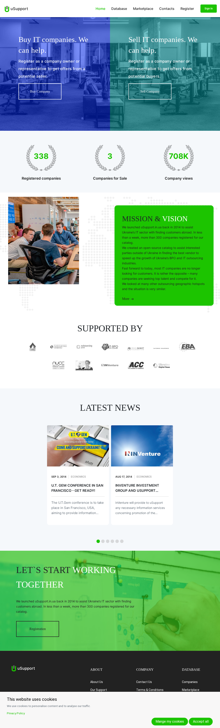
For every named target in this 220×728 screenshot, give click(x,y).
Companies (190, 682)
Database (119, 8)
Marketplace (143, 8)
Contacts (166, 8)
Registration (37, 629)
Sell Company (150, 91)
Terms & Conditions (149, 690)
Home (100, 8)
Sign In (209, 8)
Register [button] (187, 8)
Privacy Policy (16, 713)
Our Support (98, 690)
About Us (96, 682)
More (126, 299)
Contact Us (144, 682)
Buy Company (40, 91)
